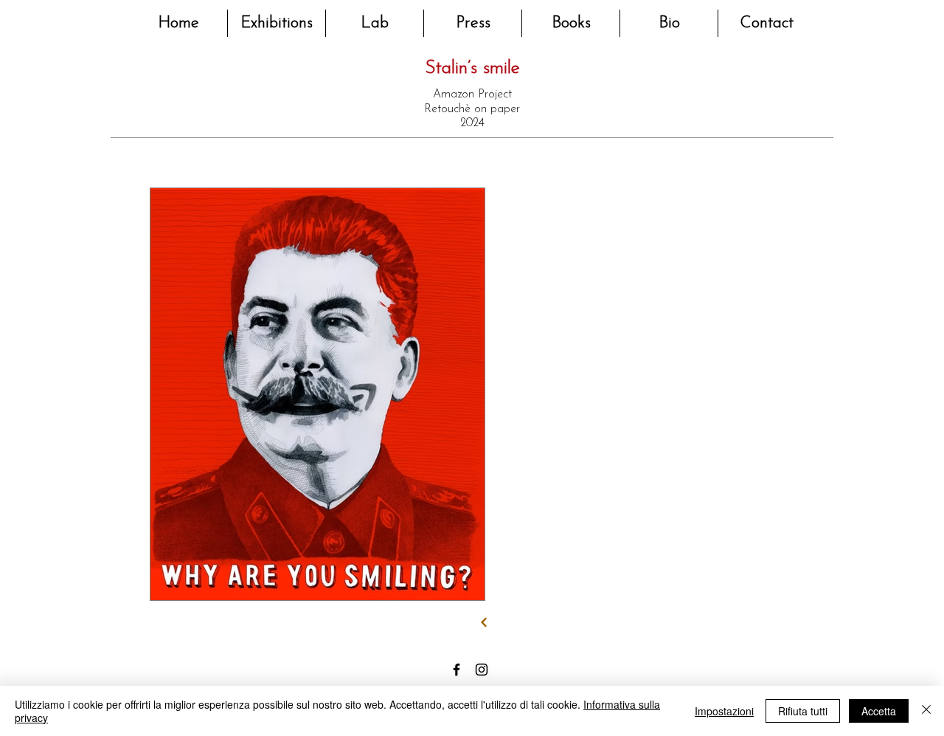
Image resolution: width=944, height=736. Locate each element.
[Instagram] (481, 669)
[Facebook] (456, 669)
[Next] (484, 622)
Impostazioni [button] (724, 711)
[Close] (926, 711)
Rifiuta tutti (802, 711)
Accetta (878, 711)
